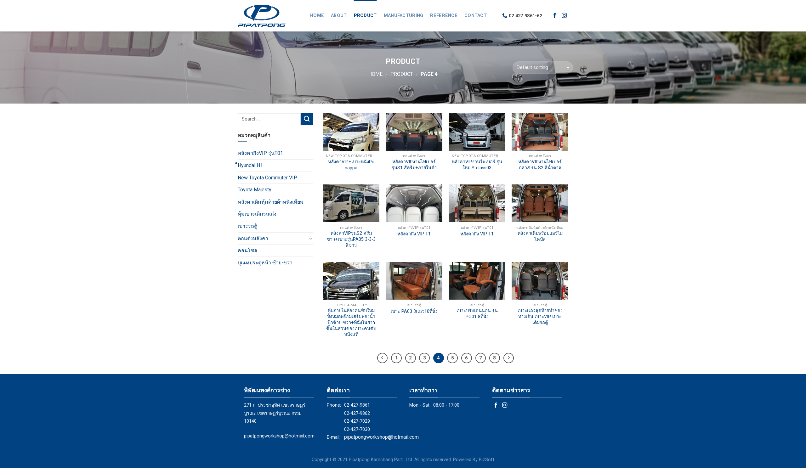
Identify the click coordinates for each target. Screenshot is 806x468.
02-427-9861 (357, 405)
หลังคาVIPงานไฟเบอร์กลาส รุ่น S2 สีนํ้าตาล (540, 165)
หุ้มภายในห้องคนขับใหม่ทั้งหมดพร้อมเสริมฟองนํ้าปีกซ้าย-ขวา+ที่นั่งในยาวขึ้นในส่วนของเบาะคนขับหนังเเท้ (351, 322)
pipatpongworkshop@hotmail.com (279, 436)
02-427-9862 (357, 413)
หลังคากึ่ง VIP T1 (414, 234)
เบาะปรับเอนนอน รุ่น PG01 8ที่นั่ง (477, 313)
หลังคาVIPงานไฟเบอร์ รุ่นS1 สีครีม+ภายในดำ (414, 165)
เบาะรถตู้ (247, 226)
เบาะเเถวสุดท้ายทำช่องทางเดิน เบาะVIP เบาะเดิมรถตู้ (540, 316)
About (339, 15)
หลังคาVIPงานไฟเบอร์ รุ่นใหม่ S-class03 (477, 165)
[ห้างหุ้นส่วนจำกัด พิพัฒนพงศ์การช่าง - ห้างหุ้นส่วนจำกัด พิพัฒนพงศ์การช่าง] (269, 15)
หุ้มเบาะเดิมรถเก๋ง (257, 214)
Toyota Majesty (254, 190)
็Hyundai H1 (250, 165)
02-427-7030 (357, 429)
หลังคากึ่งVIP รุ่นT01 (260, 153)
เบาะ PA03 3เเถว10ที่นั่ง (414, 311)
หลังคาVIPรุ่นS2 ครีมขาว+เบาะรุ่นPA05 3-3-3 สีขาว (351, 239)
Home (317, 15)
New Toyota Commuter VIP (267, 178)
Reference (443, 15)
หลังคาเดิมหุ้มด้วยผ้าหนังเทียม (271, 202)
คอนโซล (247, 250)
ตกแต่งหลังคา (253, 238)
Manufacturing (403, 15)
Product (365, 15)
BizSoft (486, 459)
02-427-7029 (357, 421)
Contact (475, 15)
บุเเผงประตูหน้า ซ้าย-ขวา (265, 263)
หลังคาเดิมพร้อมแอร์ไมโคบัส (540, 236)
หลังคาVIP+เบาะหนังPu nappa (351, 165)
